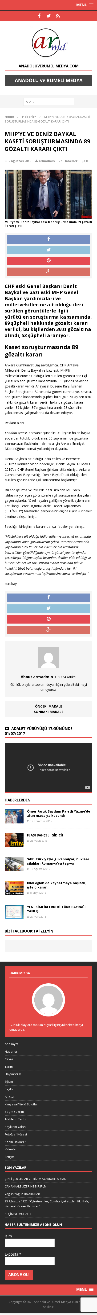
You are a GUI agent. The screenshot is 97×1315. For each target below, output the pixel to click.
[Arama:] (48, 101)
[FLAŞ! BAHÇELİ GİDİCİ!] (14, 844)
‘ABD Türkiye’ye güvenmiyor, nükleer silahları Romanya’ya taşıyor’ (58, 861)
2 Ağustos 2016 (19, 161)
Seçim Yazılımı (14, 1111)
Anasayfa (12, 1044)
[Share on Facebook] (48, 239)
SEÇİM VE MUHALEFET (20, 1214)
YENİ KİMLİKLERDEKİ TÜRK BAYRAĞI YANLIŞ (56, 909)
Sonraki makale (48, 711)
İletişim (10, 1157)
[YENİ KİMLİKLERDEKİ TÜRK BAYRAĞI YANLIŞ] (14, 916)
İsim (8, 1236)
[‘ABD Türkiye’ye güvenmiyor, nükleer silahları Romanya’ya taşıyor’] (14, 868)
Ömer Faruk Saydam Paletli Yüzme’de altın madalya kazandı (58, 813)
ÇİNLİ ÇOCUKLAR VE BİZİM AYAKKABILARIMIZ (36, 1179)
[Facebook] (39, 16)
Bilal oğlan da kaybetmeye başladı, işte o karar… (56, 885)
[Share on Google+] (48, 272)
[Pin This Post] (48, 261)
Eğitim (9, 1081)
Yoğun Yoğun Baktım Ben (22, 1194)
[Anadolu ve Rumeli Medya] (48, 42)
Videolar (11, 1149)
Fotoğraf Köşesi (16, 1134)
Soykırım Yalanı (15, 1127)
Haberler (70, 161)
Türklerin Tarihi (15, 1119)
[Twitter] (48, 16)
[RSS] (58, 16)
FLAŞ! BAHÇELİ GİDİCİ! (45, 835)
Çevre (9, 1059)
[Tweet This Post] (48, 250)
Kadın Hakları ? (15, 1142)
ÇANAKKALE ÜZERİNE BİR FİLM (26, 1186)
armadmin (47, 161)
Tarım (9, 1066)
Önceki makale (48, 706)
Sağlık (9, 1089)
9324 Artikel (67, 677)
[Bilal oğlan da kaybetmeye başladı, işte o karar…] (14, 892)
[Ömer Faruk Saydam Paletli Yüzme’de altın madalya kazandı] (14, 820)
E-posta (13, 1254)
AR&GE (10, 1097)
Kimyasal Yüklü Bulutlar (21, 1104)
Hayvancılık (13, 1074)
